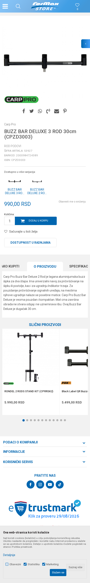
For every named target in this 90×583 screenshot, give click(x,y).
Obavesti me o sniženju (72, 201)
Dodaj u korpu (38, 220)
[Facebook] (23, 111)
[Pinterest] (65, 111)
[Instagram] (40, 484)
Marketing (52, 564)
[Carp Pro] (21, 99)
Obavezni (15, 564)
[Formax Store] (45, 6)
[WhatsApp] (40, 111)
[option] (45, 63)
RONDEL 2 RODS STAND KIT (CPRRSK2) (28, 391)
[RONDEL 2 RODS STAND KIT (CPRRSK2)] (30, 357)
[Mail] (56, 111)
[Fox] (66, 383)
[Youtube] (50, 484)
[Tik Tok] (60, 485)
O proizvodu (45, 267)
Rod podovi (12, 146)
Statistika (34, 564)
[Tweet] (31, 111)
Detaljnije (9, 555)
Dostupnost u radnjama (30, 242)
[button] (18, 6)
